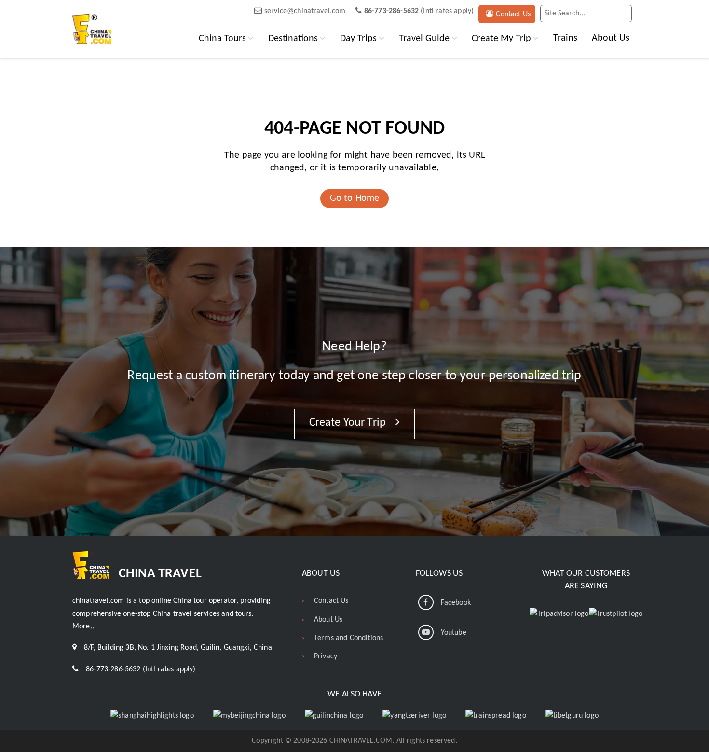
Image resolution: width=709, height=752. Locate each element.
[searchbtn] (622, 13)
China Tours (222, 38)
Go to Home (355, 198)
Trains (565, 38)
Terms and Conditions (348, 638)
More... (84, 626)
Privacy (325, 656)
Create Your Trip (349, 423)
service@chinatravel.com (305, 11)
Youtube (453, 633)
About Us (610, 38)
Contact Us (513, 14)
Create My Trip (501, 38)
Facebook (456, 603)
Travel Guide (424, 38)
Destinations (293, 38)
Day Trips (358, 38)
